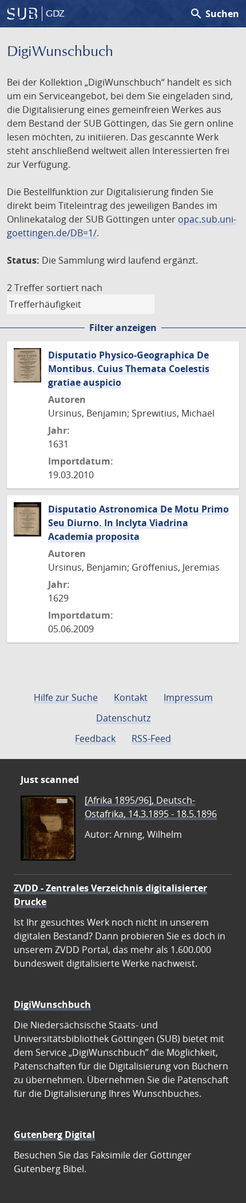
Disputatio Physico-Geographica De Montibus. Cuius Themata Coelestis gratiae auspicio (128, 369)
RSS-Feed (151, 738)
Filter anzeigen (123, 327)
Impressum (188, 697)
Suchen (214, 14)
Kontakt (131, 697)
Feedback (95, 738)
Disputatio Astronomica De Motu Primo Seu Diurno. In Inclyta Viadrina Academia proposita (138, 523)
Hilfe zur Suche (66, 697)
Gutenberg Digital (54, 1134)
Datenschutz (123, 718)
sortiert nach (74, 287)
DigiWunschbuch (52, 1004)
